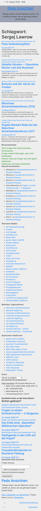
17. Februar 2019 (7, 110)
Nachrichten (6, 41)
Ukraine (19, 62)
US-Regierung (11, 326)
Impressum (33, 507)
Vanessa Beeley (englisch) (16, 300)
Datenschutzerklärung (28, 503)
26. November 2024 (9, 71)
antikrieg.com (11, 235)
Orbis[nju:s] (10, 279)
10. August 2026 (9, 457)
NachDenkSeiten (13, 274)
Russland (29, 41)
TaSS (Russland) (12, 368)
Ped (13, 47)
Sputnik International (14, 365)
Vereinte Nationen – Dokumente (19, 331)
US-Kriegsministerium (15, 323)
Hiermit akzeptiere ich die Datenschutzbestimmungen (13, 471)
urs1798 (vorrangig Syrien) (17, 298)
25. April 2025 (7, 47)
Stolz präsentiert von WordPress (15, 495)
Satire (18, 407)
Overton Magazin (13, 282)
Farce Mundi (11, 250)
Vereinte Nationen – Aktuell (17, 329)
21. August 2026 (9, 417)
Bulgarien (6, 405)
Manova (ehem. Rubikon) (16, 269)
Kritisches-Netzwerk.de (15, 264)
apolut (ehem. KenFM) (15, 240)
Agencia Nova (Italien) (15, 339)
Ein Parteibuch (12, 277)
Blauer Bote (11, 237)
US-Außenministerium (15, 321)
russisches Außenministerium (18, 313)
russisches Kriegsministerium (18, 316)
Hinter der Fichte (13, 258)
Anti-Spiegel (11, 232)
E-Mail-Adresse (8, 463)
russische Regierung (14, 318)
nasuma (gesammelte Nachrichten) (20, 352)
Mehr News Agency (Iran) (16, 349)
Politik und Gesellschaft (18, 41)
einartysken (11, 245)
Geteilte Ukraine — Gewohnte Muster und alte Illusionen (20, 66)
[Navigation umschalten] (36, 25)
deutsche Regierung (14, 310)
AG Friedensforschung (15, 227)
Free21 (8, 256)
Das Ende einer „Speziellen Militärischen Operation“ (18, 424)
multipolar (10, 271)
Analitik (9, 229)
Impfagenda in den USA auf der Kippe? (19, 437)
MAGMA (9, 266)
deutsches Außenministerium (18, 308)
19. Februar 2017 (7, 135)
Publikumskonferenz (14, 290)
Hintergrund (11, 261)
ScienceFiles (11, 295)
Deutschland (12, 60)
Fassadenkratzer (13, 253)
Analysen (5, 60)
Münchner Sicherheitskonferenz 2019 (18, 105)
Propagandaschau (13, 287)
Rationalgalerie (12, 292)
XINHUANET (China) (14, 370)
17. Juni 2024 (6, 90)
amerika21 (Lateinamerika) (17, 344)
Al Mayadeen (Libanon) (15, 341)
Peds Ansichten (21, 8)
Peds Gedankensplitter (16, 44)
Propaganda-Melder (14, 285)
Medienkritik (15, 405)
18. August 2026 (9, 430)
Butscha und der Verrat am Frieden (18, 85)
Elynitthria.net (11, 248)
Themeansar (18, 497)
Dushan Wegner (12, 243)
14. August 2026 (9, 442)
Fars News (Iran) (13, 347)
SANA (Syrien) (12, 360)
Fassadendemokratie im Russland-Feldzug (16, 452)
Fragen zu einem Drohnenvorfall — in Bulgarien (20, 412)
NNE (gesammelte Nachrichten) (19, 354)
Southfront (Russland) (15, 362)
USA (34, 41)
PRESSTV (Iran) (12, 357)
